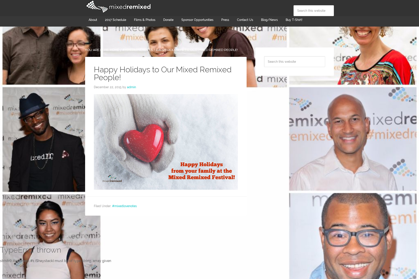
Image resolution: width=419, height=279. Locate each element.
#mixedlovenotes (124, 206)
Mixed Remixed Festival (118, 6)
